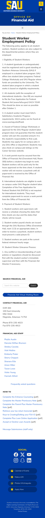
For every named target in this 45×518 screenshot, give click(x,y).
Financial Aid (22, 19)
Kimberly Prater (11, 354)
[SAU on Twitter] (22, 454)
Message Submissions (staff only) (18, 429)
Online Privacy (22, 511)
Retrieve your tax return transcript (17, 411)
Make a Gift (19, 477)
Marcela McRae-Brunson (15, 343)
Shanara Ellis (10, 361)
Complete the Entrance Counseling (18, 397)
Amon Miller (9, 365)
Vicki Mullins (9, 350)
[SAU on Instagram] (16, 460)
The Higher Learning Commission (22, 504)
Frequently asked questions (23, 384)
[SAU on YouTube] (29, 454)
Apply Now (19, 489)
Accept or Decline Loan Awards (17, 422)
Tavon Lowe (9, 368)
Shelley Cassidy (11, 346)
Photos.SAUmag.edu (23, 483)
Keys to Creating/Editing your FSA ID (19, 414)
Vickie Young (10, 372)
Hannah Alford (10, 376)
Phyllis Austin (10, 339)
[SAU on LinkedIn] (29, 460)
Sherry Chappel (11, 357)
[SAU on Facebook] (16, 454)
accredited (30, 503)
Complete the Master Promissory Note (19, 400)
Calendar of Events (22, 471)
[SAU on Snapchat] (22, 460)
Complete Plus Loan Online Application (20, 418)
